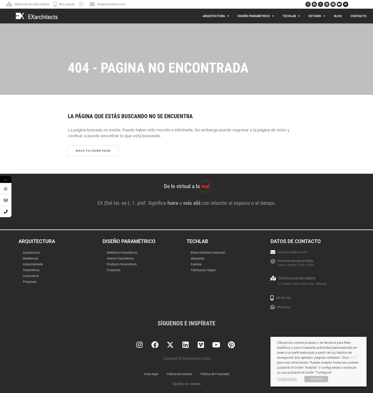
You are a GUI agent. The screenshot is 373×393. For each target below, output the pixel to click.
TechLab (289, 16)
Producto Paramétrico (122, 264)
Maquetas (197, 258)
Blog (338, 16)
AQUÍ (353, 357)
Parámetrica (31, 270)
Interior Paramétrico (120, 258)
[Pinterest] (345, 4)
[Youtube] (339, 4)
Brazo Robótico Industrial (208, 252)
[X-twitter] (320, 4)
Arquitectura (214, 16)
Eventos (196, 264)
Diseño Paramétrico (254, 16)
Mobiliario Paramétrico (122, 252)
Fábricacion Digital (203, 270)
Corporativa (31, 276)
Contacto (359, 16)
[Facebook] (314, 4)
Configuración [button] (287, 379)
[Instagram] (308, 4)
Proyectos (29, 281)
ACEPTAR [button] (316, 379)
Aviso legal (151, 374)
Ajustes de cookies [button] (186, 384)
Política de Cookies (179, 374)
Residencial (30, 258)
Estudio (315, 16)
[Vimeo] (333, 4)
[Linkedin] (326, 4)
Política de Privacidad (215, 374)
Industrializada (33, 264)
